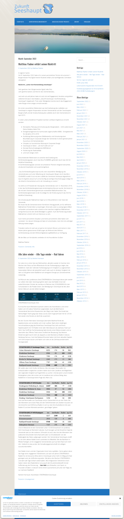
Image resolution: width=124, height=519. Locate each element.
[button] (120, 498)
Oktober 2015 (81, 272)
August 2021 (81, 125)
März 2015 (80, 289)
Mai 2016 (80, 254)
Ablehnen (84, 504)
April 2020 (80, 160)
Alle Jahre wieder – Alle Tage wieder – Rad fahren (41, 254)
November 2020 (82, 145)
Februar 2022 (81, 110)
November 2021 (82, 119)
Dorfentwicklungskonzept (38, 22)
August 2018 (81, 195)
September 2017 (82, 216)
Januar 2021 (81, 139)
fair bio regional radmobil (85, 80)
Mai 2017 (80, 225)
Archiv (76, 22)
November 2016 (82, 239)
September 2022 (82, 101)
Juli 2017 (79, 219)
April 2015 (80, 286)
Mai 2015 (80, 283)
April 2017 (80, 228)
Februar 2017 (81, 233)
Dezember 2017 (82, 210)
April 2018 (80, 201)
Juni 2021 (80, 128)
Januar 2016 (81, 263)
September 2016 (82, 245)
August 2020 (81, 151)
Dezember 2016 (82, 236)
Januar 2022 (81, 113)
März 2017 (80, 230)
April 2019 (80, 178)
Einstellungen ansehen (109, 504)
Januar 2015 (81, 295)
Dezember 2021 (82, 116)
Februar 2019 (81, 183)
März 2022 (80, 107)
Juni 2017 (80, 222)
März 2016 (80, 257)
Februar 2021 (81, 136)
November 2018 (82, 189)
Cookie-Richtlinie (7, 515)
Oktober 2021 (81, 122)
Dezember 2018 (82, 186)
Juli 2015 (79, 277)
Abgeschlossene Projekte (60, 22)
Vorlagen (87, 22)
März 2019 (80, 181)
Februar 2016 (81, 260)
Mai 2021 (80, 131)
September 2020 (82, 148)
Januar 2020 (81, 163)
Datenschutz (16, 515)
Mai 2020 (80, 157)
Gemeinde (28, 247)
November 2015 (82, 269)
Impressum (23, 515)
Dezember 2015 (82, 266)
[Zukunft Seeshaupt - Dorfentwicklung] (34, 12)
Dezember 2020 (82, 142)
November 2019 (82, 169)
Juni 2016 (80, 251)
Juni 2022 (80, 104)
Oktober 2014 (81, 301)
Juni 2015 (80, 280)
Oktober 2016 (81, 242)
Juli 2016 (79, 248)
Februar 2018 (81, 207)
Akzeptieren (58, 504)
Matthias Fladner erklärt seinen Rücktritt (37, 64)
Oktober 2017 (81, 213)
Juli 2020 (79, 154)
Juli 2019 (79, 175)
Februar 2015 (81, 292)
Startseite (20, 22)
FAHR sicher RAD (82, 83)
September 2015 (82, 275)
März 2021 (80, 134)
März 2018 (80, 204)
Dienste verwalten (116, 515)
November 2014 (82, 298)
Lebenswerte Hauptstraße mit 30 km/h (90, 86)
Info (33, 247)
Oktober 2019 (81, 172)
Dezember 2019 (82, 166)
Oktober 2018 (81, 192)
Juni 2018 (80, 198)
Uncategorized (29, 479)
